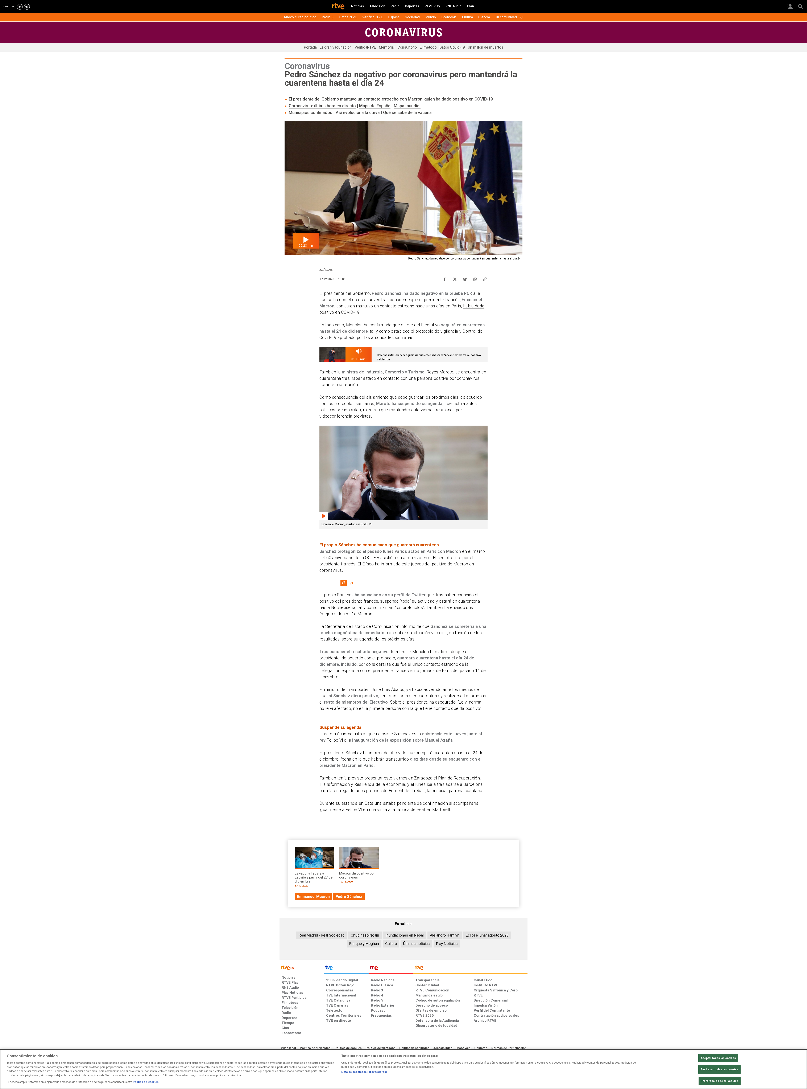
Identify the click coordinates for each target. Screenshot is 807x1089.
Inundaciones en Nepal (404, 935)
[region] (403, 1069)
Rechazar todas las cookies (719, 1069)
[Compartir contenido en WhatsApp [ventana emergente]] (475, 278)
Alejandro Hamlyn (444, 935)
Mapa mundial (407, 105)
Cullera (391, 943)
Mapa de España (374, 105)
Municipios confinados (310, 112)
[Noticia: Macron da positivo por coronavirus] (359, 866)
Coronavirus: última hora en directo (322, 105)
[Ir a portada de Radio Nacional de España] (391, 969)
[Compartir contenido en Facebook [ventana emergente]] (445, 278)
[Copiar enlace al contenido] (485, 278)
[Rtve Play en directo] (19, 7)
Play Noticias (447, 943)
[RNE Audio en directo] (27, 7)
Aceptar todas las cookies (718, 1058)
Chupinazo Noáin (365, 935)
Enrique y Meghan (364, 943)
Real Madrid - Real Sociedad (321, 935)
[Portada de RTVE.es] (338, 7)
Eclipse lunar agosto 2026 (487, 935)
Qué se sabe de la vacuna (407, 112)
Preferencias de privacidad (719, 1080)
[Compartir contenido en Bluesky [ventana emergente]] (465, 278)
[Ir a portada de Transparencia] (470, 969)
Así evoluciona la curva (358, 112)
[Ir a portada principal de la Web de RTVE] (302, 967)
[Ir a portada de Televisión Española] (346, 969)
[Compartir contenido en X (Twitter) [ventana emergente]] (455, 278)
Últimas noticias (416, 943)
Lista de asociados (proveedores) (364, 1071)
